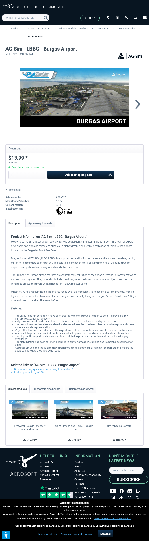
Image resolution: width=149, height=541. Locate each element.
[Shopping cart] (135, 17)
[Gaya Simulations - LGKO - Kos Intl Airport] (74, 409)
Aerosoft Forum (49, 470)
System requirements (40, 223)
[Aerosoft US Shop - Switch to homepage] (35, 7)
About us (79, 470)
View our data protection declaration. (112, 518)
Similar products (17, 389)
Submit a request (49, 475)
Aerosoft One (47, 462)
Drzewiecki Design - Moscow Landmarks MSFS (30, 427)
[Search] (45, 17)
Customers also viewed (81, 389)
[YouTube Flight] (113, 491)
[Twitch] (138, 491)
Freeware (45, 479)
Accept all (105, 533)
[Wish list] (117, 17)
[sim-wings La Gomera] (119, 409)
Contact (79, 462)
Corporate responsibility (87, 475)
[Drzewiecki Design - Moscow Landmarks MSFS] (29, 409)
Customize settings (47, 534)
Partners (79, 483)
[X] (138, 498)
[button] (6, 535)
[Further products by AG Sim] (130, 58)
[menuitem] (25, 17)
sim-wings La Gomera (119, 425)
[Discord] (129, 491)
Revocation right (83, 496)
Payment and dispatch (87, 492)
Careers (78, 479)
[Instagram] (113, 498)
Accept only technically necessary (77, 534)
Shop (90, 18)
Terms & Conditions (85, 488)
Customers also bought (47, 389)
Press (77, 466)
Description (14, 223)
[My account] (126, 17)
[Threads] (129, 498)
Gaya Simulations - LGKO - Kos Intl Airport (74, 427)
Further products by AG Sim (29, 372)
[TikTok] (121, 498)
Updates (44, 466)
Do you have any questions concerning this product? (43, 369)
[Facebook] (122, 491)
